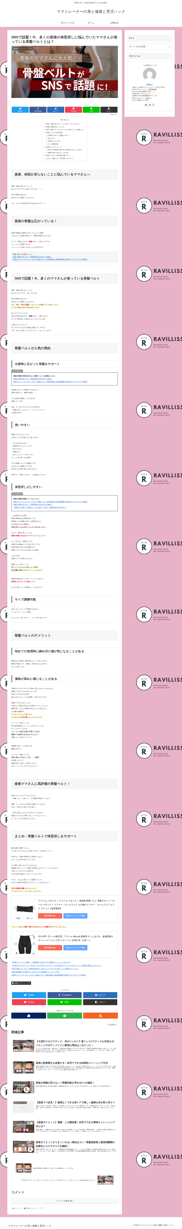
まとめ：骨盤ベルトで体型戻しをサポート (60, 158)
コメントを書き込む (64, 1201)
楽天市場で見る (50, 916)
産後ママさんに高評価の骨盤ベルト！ (58, 155)
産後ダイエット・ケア (22, 983)
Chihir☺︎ (149, 84)
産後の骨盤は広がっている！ (55, 127)
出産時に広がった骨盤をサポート (59, 135)
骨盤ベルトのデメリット (54, 147)
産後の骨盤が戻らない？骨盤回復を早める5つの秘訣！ (32, 257)
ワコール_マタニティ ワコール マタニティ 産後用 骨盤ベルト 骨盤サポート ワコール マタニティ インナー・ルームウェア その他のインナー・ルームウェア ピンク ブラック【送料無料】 (76, 905)
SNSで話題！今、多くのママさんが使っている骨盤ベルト (65, 129)
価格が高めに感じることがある (58, 152)
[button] (169, 46)
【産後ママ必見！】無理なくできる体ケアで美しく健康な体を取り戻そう (39, 507)
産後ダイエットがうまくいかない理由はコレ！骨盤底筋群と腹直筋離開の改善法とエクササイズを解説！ (50, 259)
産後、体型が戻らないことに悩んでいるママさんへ (63, 124)
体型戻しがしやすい (54, 141)
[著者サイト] (28, 1016)
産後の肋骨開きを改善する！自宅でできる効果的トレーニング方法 (36, 972)
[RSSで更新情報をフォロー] (100, 1016)
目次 (62, 120)
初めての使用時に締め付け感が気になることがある (65, 150)
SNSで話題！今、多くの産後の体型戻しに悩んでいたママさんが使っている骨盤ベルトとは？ (45, 969)
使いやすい (51, 138)
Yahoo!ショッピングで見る (75, 916)
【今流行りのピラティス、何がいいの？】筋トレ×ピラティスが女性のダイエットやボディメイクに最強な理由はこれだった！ (57, 965)
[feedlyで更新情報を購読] (64, 1016)
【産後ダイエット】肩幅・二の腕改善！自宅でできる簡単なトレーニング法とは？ (41, 962)
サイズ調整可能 (53, 144)
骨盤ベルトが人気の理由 (54, 132)
